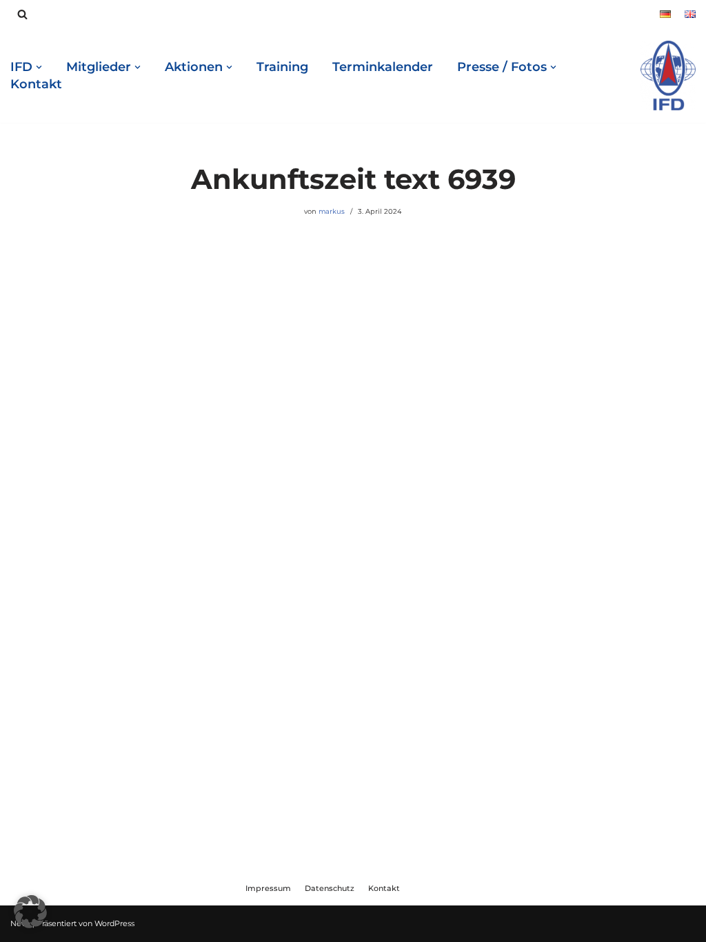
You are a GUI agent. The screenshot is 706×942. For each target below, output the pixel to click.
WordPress (114, 923)
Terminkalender (382, 66)
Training (282, 66)
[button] (30, 911)
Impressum (268, 888)
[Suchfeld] (22, 14)
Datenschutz (329, 888)
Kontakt (36, 84)
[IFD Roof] (668, 75)
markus (332, 211)
